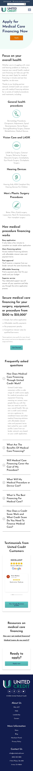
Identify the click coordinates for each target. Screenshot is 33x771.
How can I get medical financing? (16, 636)
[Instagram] (19, 691)
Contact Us (16, 749)
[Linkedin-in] (9, 691)
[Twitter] (23, 691)
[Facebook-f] (14, 691)
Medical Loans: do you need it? (16, 640)
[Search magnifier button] (25, 4)
